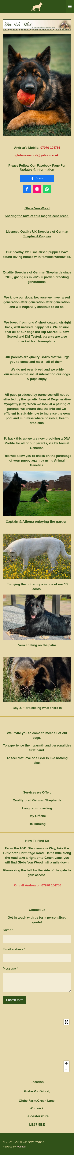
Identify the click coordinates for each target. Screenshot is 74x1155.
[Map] (37, 1045)
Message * (10, 968)
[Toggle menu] (70, 6)
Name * (8, 930)
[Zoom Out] (66, 1069)
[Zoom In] (66, 1063)
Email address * (14, 949)
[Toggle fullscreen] (66, 1022)
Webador (21, 1146)
